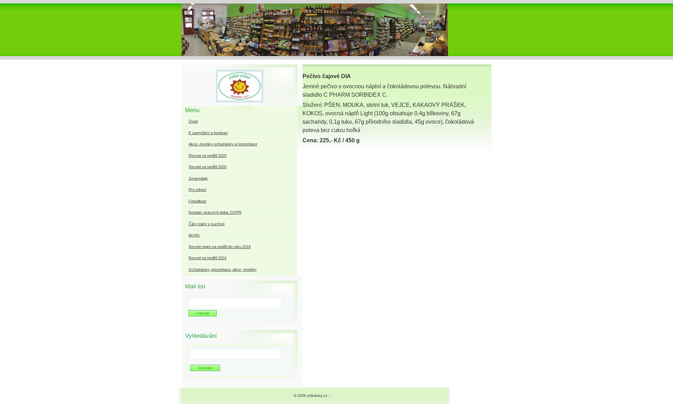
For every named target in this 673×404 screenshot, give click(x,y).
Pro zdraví (197, 189)
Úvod (193, 121)
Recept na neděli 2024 (207, 258)
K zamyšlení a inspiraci (208, 133)
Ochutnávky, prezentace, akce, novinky (223, 269)
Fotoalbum (197, 201)
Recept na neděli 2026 (207, 167)
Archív (194, 235)
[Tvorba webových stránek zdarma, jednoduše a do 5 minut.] (329, 396)
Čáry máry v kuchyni (206, 224)
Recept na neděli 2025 (207, 155)
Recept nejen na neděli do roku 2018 (220, 247)
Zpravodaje (198, 178)
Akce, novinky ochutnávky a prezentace (223, 144)
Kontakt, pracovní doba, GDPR (215, 212)
